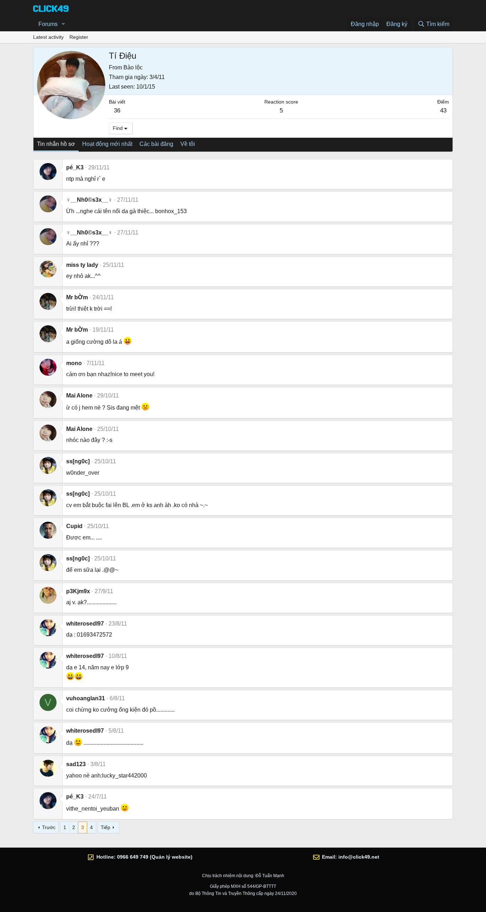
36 (117, 110)
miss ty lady (82, 265)
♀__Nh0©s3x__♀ (89, 200)
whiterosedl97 (85, 624)
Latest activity (48, 37)
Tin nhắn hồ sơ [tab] (56, 144)
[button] (63, 24)
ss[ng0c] (78, 461)
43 (443, 110)
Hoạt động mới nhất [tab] (107, 144)
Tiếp (105, 827)
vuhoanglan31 (85, 698)
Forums (48, 24)
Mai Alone (79, 395)
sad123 (76, 764)
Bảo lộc (133, 67)
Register (78, 37)
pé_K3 (75, 167)
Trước (49, 827)
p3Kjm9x (78, 591)
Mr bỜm (77, 297)
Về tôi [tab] (187, 144)
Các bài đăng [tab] (156, 144)
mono (74, 363)
